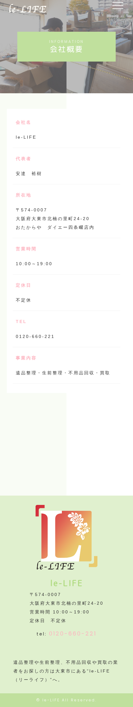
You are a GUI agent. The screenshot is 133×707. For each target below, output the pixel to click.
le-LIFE (51, 700)
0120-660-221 (73, 633)
